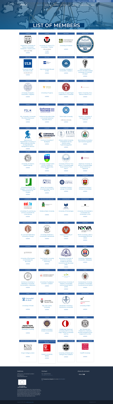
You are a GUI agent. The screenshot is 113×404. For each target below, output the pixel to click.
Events (56, 5)
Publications (84, 5)
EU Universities (65, 5)
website (28, 52)
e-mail (47, 51)
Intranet (74, 1)
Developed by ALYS (92, 402)
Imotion (78, 1)
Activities (48, 5)
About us (40, 5)
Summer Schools (84, 1)
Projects (75, 5)
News (93, 5)
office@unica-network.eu (47, 375)
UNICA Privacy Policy (30, 402)
